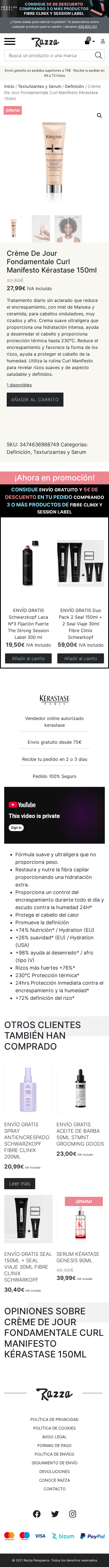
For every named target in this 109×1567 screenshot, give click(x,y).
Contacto (55, 1488)
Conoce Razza (54, 1480)
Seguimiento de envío (55, 1462)
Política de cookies (54, 1428)
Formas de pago (54, 1445)
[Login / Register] (103, 41)
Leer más (19, 1183)
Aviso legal (54, 1436)
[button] (99, 116)
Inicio (9, 86)
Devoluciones (54, 1471)
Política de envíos (54, 1454)
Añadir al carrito (35, 399)
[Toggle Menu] (9, 41)
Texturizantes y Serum (39, 86)
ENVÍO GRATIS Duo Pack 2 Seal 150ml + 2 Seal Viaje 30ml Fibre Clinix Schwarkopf (80, 623)
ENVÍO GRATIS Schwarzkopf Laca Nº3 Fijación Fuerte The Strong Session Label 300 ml (28, 623)
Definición (74, 86)
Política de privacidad (54, 1419)
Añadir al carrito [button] (28, 658)
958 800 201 (87, 27)
